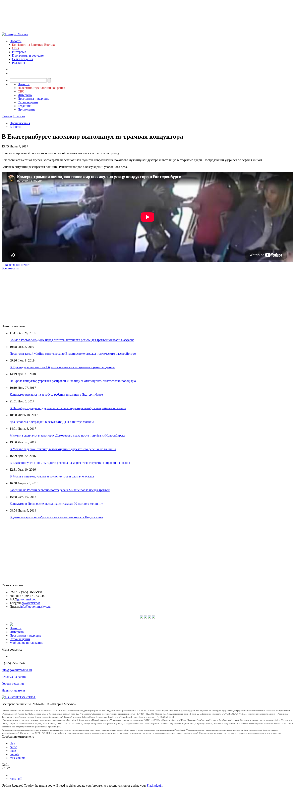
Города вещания (13, 683)
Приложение (26, 109)
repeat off (16, 778)
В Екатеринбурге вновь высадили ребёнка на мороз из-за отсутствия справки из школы (70, 462)
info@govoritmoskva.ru (35, 606)
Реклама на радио (14, 676)
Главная (7, 116)
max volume (17, 758)
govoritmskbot (26, 599)
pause (13, 747)
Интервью (19, 52)
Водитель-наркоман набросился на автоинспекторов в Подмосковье (56, 517)
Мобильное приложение (26, 642)
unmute (14, 754)
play (12, 743)
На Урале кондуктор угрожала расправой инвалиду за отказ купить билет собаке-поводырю (73, 381)
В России (16, 126)
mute (13, 750)
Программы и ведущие (28, 55)
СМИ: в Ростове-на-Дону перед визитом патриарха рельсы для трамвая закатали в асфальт (72, 340)
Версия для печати (17, 264)
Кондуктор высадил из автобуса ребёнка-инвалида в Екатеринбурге (56, 394)
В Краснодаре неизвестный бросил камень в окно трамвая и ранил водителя (62, 367)
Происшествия (20, 123)
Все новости (10, 268)
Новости (15, 41)
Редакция (18, 62)
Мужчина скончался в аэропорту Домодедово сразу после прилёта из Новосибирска (67, 435)
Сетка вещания (22, 59)
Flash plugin (154, 785)
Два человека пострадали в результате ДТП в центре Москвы (52, 421)
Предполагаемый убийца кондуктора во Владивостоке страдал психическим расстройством (73, 353)
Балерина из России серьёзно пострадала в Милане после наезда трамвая (60, 490)
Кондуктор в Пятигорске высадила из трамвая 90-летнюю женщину (56, 503)
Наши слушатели (13, 690)
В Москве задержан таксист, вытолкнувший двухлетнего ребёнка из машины (63, 449)
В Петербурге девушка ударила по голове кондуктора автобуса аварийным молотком (68, 408)
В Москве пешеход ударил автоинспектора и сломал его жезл (52, 476)
